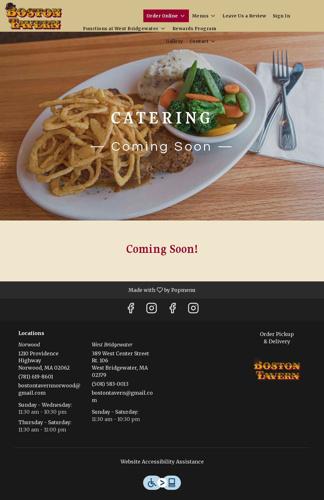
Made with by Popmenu (100, 290)
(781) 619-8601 (35, 376)
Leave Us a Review (244, 16)
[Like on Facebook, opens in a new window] (130, 310)
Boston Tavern (277, 369)
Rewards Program (194, 28)
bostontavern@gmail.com (122, 396)
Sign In (281, 16)
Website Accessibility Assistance (162, 461)
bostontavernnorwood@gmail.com (49, 389)
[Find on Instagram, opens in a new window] (151, 310)
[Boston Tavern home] (33, 16)
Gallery (174, 41)
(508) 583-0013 (110, 384)
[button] (166, 16)
